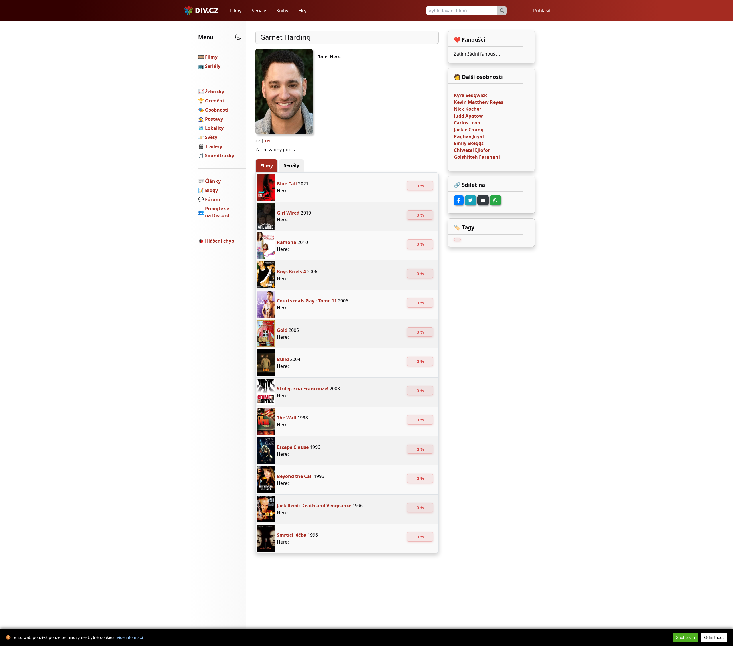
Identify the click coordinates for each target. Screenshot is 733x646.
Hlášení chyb (219, 241)
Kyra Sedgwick (470, 95)
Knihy (282, 10)
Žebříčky (214, 91)
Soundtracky (219, 155)
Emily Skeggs (469, 143)
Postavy (214, 119)
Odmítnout (714, 637)
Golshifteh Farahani (477, 157)
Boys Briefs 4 (291, 271)
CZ (257, 141)
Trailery (213, 146)
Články (213, 181)
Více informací (130, 637)
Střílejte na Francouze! (302, 388)
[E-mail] (483, 200)
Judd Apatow (468, 116)
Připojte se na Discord (217, 212)
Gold (282, 330)
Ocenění (214, 101)
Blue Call (287, 184)
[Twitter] (470, 200)
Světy (211, 137)
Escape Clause (293, 447)
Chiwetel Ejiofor (472, 150)
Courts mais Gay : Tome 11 (307, 301)
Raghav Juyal (469, 136)
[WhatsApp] (495, 200)
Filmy (235, 10)
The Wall (286, 418)
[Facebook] (459, 200)
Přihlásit (542, 10)
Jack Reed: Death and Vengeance (314, 505)
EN (268, 141)
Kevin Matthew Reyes (478, 102)
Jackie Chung (469, 129)
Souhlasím (685, 637)
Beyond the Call (295, 476)
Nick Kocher (467, 109)
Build (283, 359)
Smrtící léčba (291, 535)
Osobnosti (216, 110)
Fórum (212, 199)
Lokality (214, 128)
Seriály (259, 10)
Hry (302, 10)
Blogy (211, 190)
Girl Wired (288, 213)
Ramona (286, 242)
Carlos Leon (467, 123)
